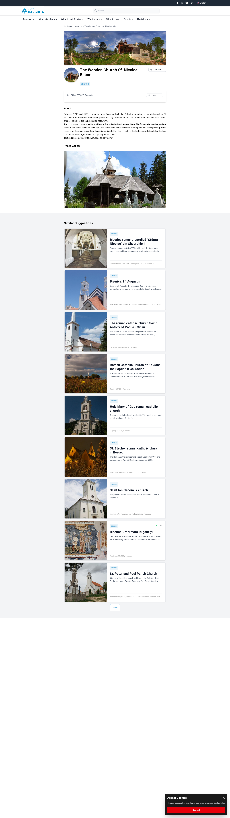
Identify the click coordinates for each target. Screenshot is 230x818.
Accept (196, 810)
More (115, 607)
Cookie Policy (219, 803)
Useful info (143, 19)
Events (128, 19)
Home (69, 26)
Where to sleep (47, 19)
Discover (28, 19)
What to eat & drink (71, 19)
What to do (112, 19)
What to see (94, 19)
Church (78, 26)
